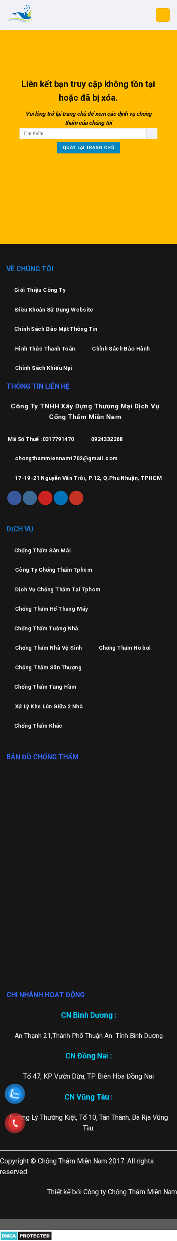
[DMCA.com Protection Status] (26, 1235)
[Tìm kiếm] (152, 134)
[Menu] (163, 15)
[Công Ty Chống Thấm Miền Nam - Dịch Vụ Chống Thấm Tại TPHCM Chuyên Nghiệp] (49, 15)
